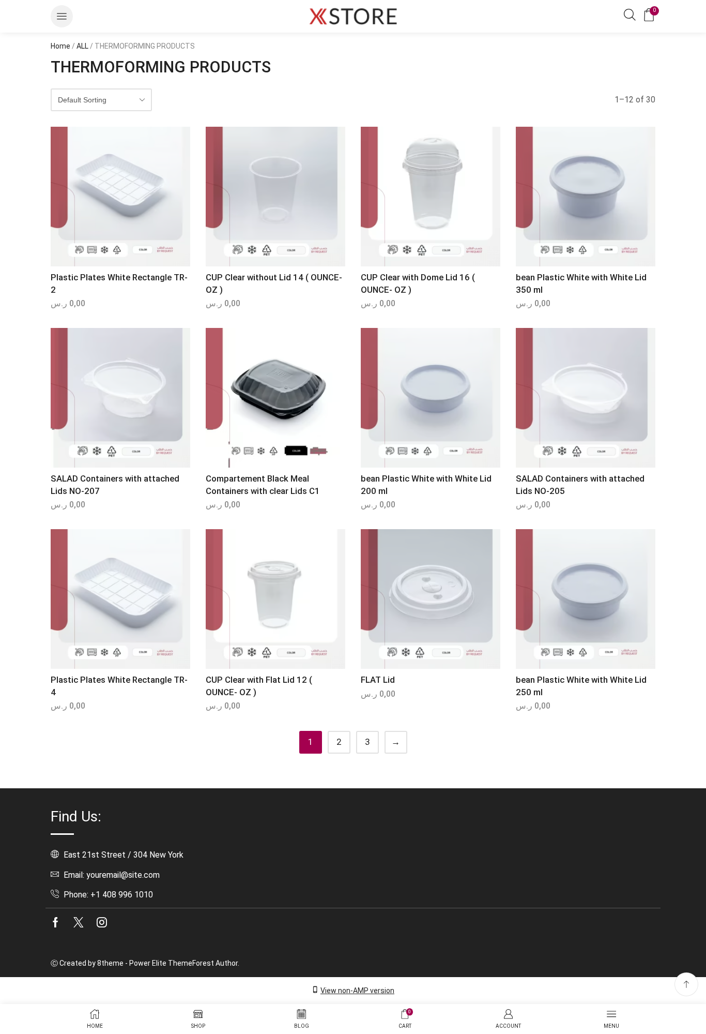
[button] (62, 16)
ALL (82, 46)
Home (60, 46)
